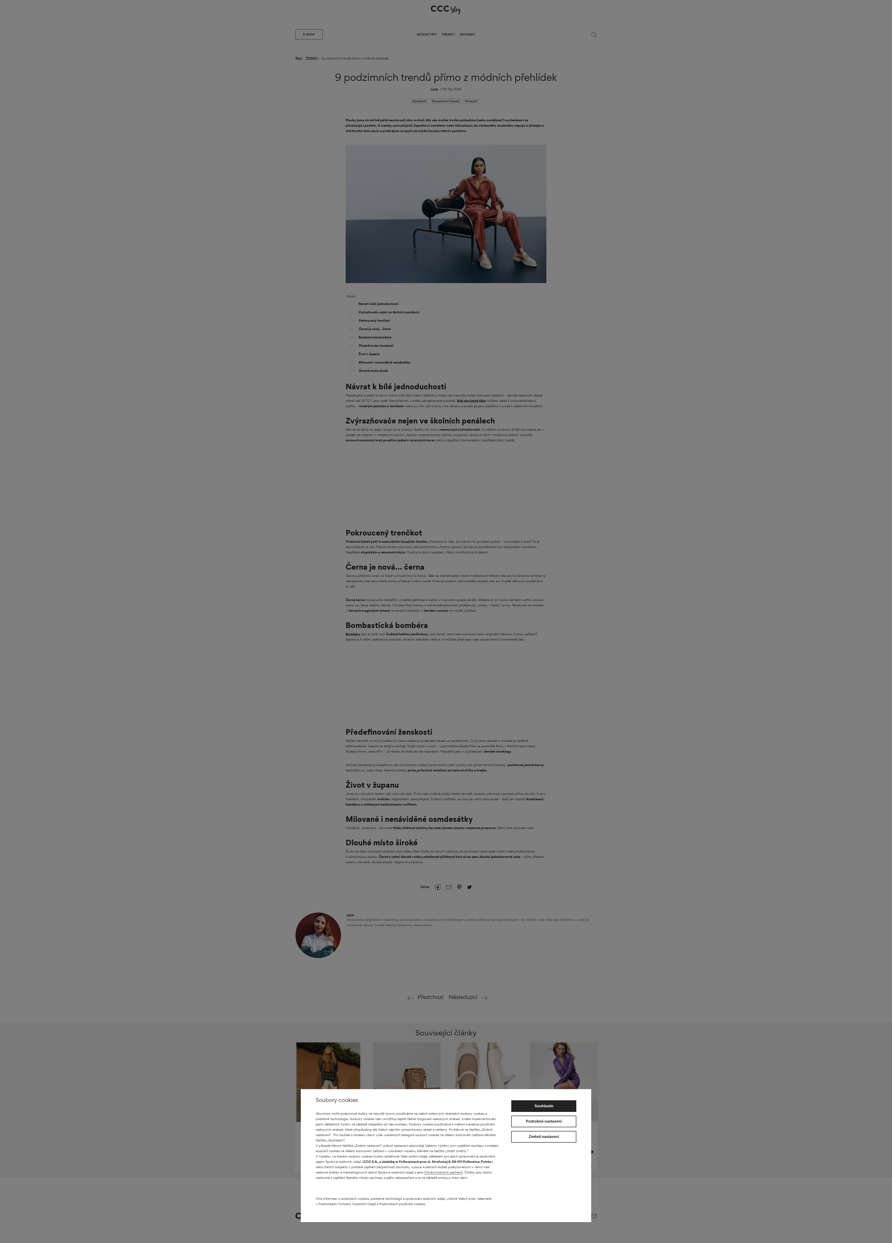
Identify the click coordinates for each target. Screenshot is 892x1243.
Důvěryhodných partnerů (443, 1172)
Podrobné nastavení (544, 1121)
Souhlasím (544, 1106)
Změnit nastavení (544, 1137)
